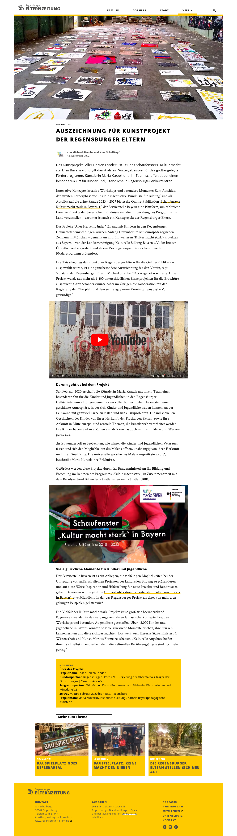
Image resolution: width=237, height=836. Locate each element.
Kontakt (169, 820)
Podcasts (170, 802)
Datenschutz (173, 815)
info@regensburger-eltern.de (52, 817)
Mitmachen (171, 811)
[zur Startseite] (39, 7)
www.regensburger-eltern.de (52, 820)
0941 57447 (51, 813)
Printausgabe (173, 806)
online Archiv (129, 813)
